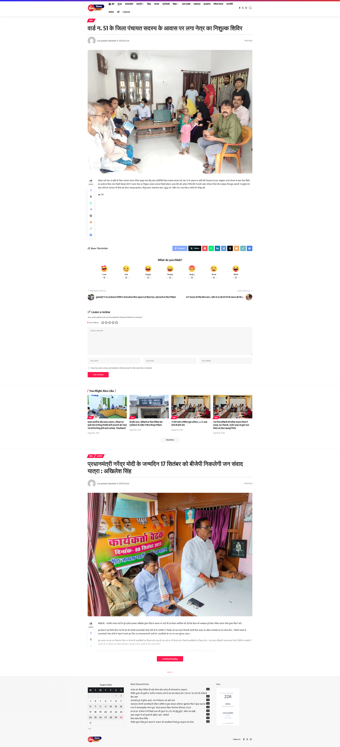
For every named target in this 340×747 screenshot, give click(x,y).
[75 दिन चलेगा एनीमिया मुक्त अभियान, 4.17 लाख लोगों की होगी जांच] (191, 406)
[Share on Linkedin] (217, 248)
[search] (250, 8)
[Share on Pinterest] (205, 248)
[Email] (91, 222)
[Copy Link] (91, 228)
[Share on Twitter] (91, 196)
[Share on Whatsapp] (91, 203)
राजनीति (99, 456)
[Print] (91, 235)
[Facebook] (239, 8)
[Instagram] (246, 8)
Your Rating (93, 322)
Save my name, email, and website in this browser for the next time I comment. (121, 368)
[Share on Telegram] (91, 209)
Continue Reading (170, 659)
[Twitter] (243, 8)
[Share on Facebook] (91, 190)
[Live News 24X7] (96, 8)
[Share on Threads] (91, 216)
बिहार (91, 20)
